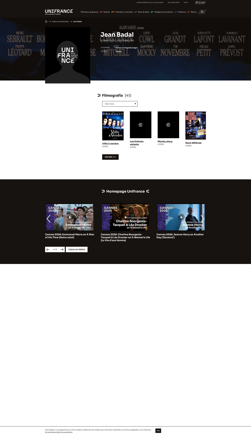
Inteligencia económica (163, 12)
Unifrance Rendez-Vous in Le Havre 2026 (149, 2)
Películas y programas (89, 12)
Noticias (106, 12)
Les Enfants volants (136, 143)
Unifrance (182, 12)
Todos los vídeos (76, 249)
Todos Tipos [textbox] (109, 104)
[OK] (158, 431)
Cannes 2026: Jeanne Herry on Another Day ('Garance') (124, 236)
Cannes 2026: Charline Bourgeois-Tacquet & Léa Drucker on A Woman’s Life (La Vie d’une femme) (69, 237)
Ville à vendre (110, 143)
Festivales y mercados (124, 12)
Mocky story (165, 141)
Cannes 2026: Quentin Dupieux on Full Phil (179, 236)
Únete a (194, 12)
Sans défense (193, 142)
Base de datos (143, 12)
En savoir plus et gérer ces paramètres (58, 432)
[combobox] (120, 104)
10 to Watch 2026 (173, 2)
